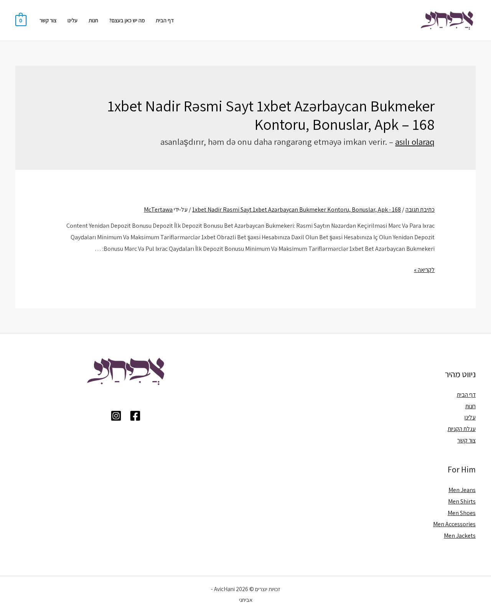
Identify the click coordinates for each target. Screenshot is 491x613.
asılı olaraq (415, 141)
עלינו (72, 20)
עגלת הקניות (462, 429)
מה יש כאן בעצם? (127, 20)
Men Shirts (462, 501)
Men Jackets (460, 536)
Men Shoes (462, 513)
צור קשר (48, 20)
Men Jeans (462, 490)
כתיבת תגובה (420, 209)
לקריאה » (424, 270)
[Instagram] (116, 415)
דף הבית (165, 20)
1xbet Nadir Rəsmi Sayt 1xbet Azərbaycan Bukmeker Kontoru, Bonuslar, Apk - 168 (296, 209)
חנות (93, 20)
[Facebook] (135, 415)
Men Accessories (454, 524)
